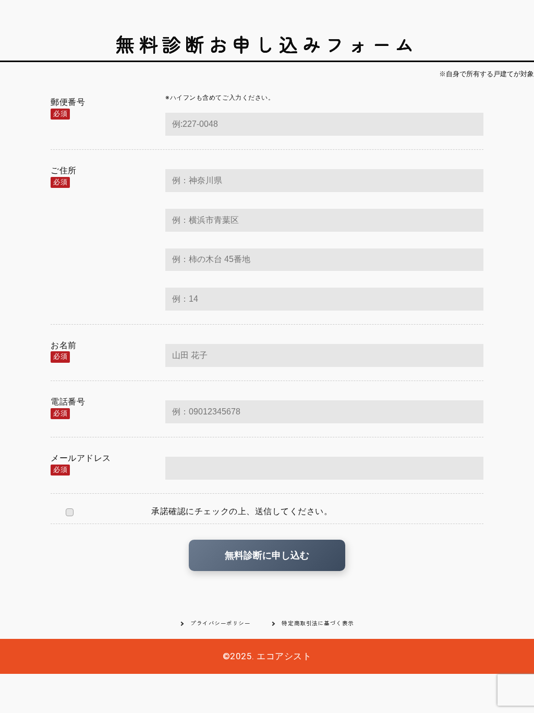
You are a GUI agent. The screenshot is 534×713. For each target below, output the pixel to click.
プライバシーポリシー (220, 623)
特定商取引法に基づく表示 (318, 623)
